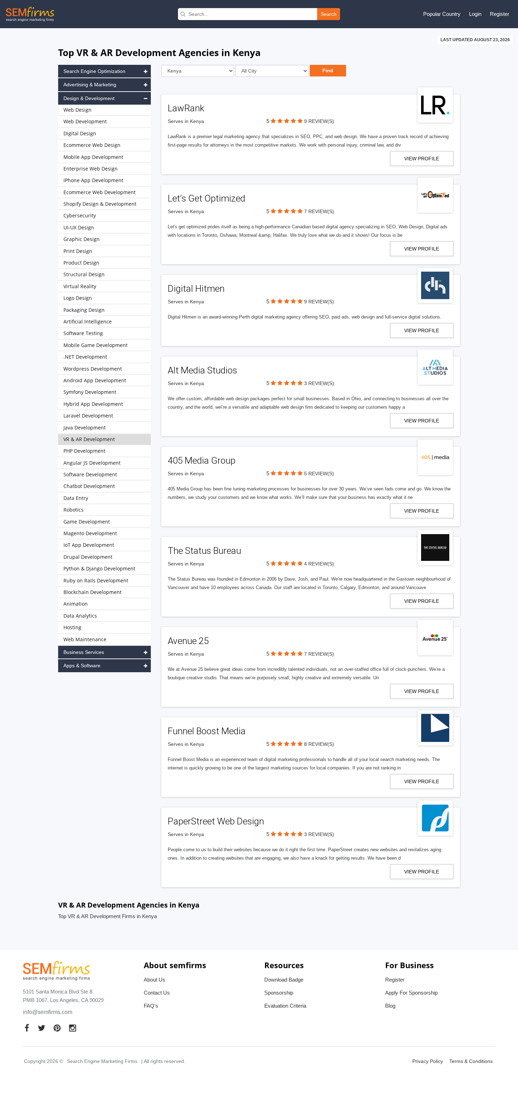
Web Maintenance (84, 639)
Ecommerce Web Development (99, 192)
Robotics (73, 509)
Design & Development (89, 98)
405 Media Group (201, 460)
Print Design (77, 251)
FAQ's (151, 1006)
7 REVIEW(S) (319, 211)
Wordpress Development (92, 368)
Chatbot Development (89, 486)
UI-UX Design (78, 227)
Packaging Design (84, 310)
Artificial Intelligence (87, 321)
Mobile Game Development (95, 345)
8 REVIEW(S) (319, 744)
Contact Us (157, 993)
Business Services (83, 652)
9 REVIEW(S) (319, 121)
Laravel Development (88, 415)
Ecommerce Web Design (92, 145)
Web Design (77, 109)
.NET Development (85, 356)
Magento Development (90, 533)
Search (329, 14)
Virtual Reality (79, 286)
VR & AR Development (89, 439)
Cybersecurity (79, 215)
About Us (154, 980)
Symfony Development (89, 392)
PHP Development (84, 450)
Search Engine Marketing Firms (102, 1061)
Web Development (85, 121)
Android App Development (94, 380)
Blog (390, 1006)
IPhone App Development (93, 180)
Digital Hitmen (196, 288)
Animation (75, 603)
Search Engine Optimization (94, 71)
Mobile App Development (93, 157)
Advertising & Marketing (89, 84)
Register (499, 14)
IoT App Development (88, 545)
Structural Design (84, 274)
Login (475, 14)
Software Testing (83, 333)
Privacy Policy (427, 1061)
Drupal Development (87, 556)
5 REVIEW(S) (319, 473)
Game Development (86, 521)
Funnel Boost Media (207, 731)
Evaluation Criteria (285, 1006)
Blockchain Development (92, 592)
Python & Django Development (99, 568)
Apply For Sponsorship (411, 993)
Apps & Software (81, 665)
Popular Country (442, 14)
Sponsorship (278, 993)
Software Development (90, 474)
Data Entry (75, 498)
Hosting (72, 627)
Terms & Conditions (471, 1061)
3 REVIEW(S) (319, 383)
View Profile (421, 158)
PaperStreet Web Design (216, 821)
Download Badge (283, 980)
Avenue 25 (188, 641)
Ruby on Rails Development (95, 580)
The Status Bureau (204, 550)
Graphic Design (81, 239)
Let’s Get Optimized (206, 198)
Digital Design (79, 133)
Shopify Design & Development (99, 203)
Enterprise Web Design (90, 168)
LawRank (186, 108)
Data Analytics (80, 615)
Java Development (84, 427)
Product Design (81, 262)
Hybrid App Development (93, 404)
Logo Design (77, 298)
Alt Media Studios (202, 370)
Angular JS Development (92, 462)
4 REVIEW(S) (319, 564)
